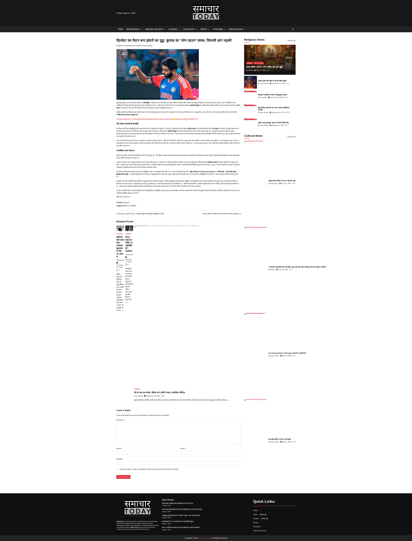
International (132, 29)
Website (119, 459)
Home (120, 29)
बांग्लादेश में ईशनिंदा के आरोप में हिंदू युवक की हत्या (272, 95)
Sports (203, 29)
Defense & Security (154, 29)
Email (183, 448)
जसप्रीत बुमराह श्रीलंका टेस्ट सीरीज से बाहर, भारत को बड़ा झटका (181, 515)
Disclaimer (257, 526)
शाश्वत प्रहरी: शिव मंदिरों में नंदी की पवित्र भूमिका (272, 81)
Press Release (235, 29)
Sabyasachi (120, 260)
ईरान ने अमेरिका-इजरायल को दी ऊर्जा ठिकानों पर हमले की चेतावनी (180, 527)
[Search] (293, 29)
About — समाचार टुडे (259, 514)
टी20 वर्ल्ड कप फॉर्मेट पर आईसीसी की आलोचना (129, 244)
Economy (173, 29)
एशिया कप (126, 206)
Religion (249, 63)
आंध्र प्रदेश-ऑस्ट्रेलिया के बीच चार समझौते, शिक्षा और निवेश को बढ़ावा (182, 509)
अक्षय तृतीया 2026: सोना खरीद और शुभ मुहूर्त (264, 66)
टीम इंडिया (133, 206)
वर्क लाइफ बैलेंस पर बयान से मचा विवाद (279, 439)
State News (218, 29)
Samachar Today (204, 538)
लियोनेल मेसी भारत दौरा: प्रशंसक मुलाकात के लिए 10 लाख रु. (120, 247)
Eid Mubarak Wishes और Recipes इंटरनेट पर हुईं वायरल (287, 353)
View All (290, 40)
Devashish (263, 97)
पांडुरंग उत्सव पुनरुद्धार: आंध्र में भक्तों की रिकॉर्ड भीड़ (273, 123)
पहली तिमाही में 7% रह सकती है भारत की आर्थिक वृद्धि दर (178, 521)
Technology (189, 29)
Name (119, 448)
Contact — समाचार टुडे (260, 518)
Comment (120, 420)
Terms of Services (259, 531)
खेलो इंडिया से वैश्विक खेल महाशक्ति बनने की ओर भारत (177, 503)
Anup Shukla (147, 46)
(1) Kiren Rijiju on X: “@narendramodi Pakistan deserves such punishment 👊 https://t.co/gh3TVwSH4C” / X (157, 119)
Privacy (256, 522)
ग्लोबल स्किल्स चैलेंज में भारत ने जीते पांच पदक (281, 181)
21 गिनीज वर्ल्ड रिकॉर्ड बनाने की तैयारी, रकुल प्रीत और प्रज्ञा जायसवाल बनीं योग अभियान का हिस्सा (297, 267)
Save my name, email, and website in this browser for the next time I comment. (149, 469)
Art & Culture (258, 63)
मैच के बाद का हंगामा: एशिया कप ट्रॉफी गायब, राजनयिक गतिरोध (159, 392)
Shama (250, 70)
